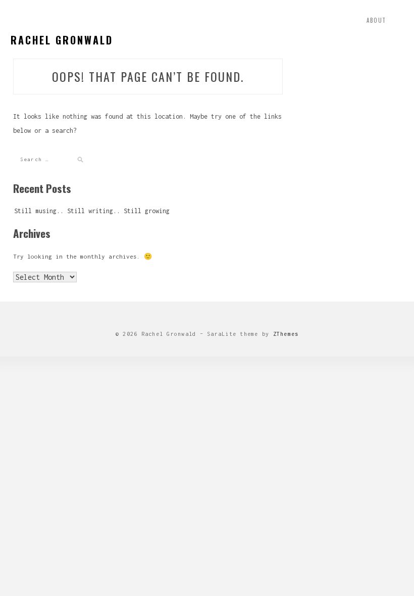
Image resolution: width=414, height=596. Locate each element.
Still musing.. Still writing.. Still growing (92, 211)
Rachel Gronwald (62, 39)
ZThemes (286, 334)
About (376, 20)
